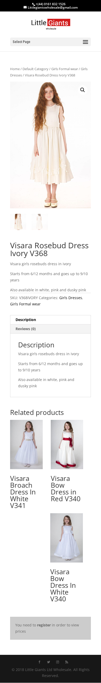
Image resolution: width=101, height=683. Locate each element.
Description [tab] (26, 319)
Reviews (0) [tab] (26, 328)
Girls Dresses (70, 297)
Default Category (35, 69)
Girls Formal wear (64, 69)
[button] (82, 90)
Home (15, 69)
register (44, 624)
